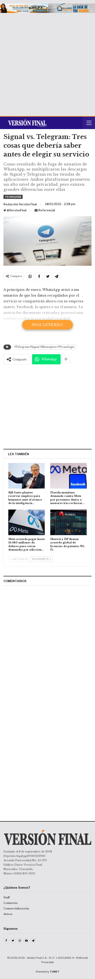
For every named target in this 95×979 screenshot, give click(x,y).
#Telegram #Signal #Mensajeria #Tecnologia (44, 346)
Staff (6, 897)
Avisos (7, 914)
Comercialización (16, 908)
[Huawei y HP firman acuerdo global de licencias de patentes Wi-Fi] (68, 522)
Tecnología (13, 196)
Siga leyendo (47, 325)
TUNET (54, 971)
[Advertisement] (47, 62)
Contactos (10, 903)
